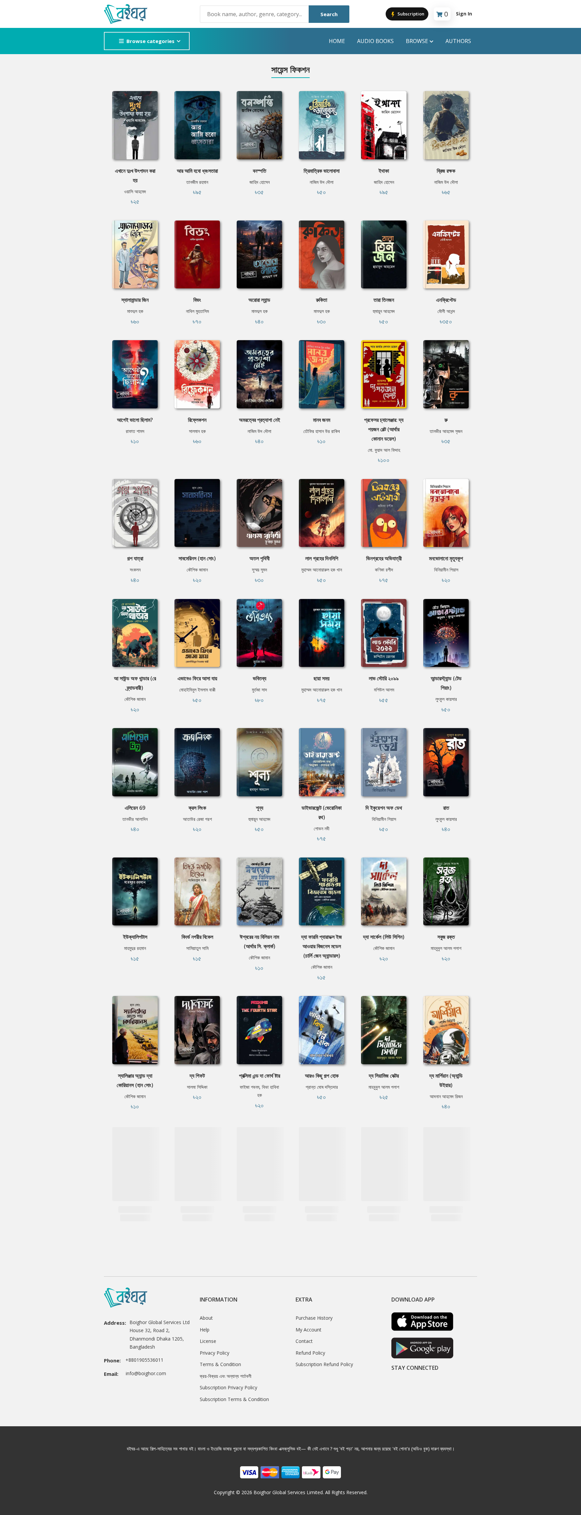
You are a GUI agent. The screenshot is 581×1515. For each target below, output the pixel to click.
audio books (375, 41)
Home (337, 41)
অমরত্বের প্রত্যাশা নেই (259, 420)
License (208, 1341)
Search (329, 14)
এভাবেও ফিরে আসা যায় (197, 678)
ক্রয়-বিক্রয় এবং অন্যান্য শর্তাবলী (225, 1376)
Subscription (410, 14)
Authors (458, 41)
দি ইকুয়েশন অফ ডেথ (383, 807)
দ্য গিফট (197, 1075)
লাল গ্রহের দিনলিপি (321, 558)
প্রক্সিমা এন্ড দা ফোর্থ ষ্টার (259, 1075)
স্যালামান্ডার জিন (135, 300)
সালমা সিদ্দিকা (197, 1087)
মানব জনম (321, 420)
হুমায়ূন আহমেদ (384, 311)
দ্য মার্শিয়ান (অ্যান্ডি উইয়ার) (446, 1080)
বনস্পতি (259, 170)
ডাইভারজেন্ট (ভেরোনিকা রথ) (322, 812)
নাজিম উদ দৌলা (322, 182)
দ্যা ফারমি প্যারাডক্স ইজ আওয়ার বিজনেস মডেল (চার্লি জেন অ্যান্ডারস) (321, 946)
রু (446, 420)
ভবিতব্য (259, 678)
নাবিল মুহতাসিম (197, 311)
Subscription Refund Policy (324, 1364)
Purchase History (314, 1318)
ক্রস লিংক (197, 807)
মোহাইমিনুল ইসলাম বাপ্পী (197, 689)
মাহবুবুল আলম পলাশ (446, 948)
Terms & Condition (220, 1364)
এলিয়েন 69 (135, 807)
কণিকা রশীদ (384, 569)
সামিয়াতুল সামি (197, 948)
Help (204, 1329)
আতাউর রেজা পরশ (197, 819)
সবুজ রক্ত (446, 937)
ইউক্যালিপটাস (135, 937)
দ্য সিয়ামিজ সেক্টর (384, 1075)
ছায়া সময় (322, 678)
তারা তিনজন (384, 300)
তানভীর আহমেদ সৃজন (446, 431)
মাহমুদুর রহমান (135, 948)
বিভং (197, 300)
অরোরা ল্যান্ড (259, 300)
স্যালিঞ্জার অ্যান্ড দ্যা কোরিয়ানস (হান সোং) (135, 1080)
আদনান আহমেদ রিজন (446, 1096)
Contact (304, 1341)
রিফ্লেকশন (197, 420)
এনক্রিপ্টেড (446, 300)
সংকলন (135, 569)
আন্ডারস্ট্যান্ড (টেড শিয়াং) (446, 683)
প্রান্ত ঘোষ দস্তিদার (322, 1087)
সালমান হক (197, 431)
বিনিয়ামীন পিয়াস (446, 569)
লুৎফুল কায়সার (446, 699)
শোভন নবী (322, 828)
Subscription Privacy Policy (228, 1387)
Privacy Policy (214, 1353)
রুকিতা (321, 300)
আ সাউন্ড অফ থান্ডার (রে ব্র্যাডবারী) (135, 683)
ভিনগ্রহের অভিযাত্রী (384, 558)
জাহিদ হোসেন (259, 182)
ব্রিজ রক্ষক (446, 170)
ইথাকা (384, 170)
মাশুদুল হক (135, 311)
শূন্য (259, 807)
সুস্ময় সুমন (259, 569)
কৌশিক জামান (197, 569)
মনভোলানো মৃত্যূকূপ (446, 558)
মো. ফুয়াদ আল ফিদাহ (384, 450)
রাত (446, 807)
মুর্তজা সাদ (259, 689)
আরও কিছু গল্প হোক (322, 1075)
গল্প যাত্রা (135, 558)
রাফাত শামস (135, 431)
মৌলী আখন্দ (446, 311)
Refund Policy (310, 1353)
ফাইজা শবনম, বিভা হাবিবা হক (259, 1091)
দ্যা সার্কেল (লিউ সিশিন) (383, 937)
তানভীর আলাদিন (135, 819)
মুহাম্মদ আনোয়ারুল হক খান (321, 569)
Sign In (464, 13)
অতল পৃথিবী (259, 558)
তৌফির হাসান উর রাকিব (321, 431)
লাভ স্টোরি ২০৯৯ (384, 678)
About (206, 1318)
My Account (308, 1329)
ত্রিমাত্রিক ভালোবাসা (322, 170)
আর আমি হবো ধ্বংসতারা (197, 170)
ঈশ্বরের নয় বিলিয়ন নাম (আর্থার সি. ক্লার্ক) (259, 941)
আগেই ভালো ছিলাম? (135, 420)
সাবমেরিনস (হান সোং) (197, 558)
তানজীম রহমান (197, 182)
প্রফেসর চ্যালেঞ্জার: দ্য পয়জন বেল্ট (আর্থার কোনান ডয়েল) (383, 429)
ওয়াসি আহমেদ (135, 191)
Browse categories (150, 41)
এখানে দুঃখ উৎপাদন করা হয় (135, 175)
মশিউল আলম (384, 689)
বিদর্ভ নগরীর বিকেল (197, 937)
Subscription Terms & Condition (234, 1399)
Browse (417, 41)
